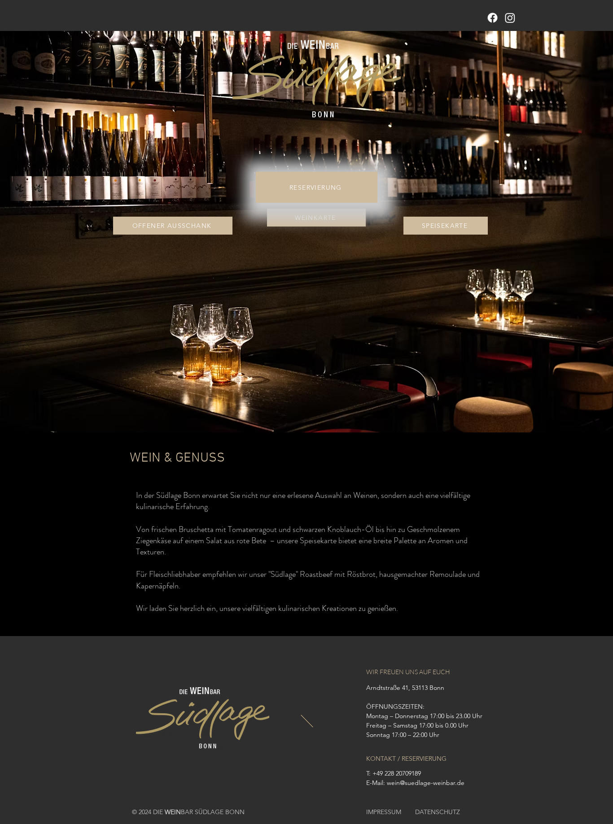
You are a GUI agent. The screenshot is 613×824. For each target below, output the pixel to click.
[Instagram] (510, 17)
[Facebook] (492, 17)
